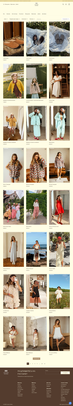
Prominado (68, 404)
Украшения (20, 395)
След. (44, 364)
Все (4, 13)
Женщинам (7, 4)
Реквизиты (63, 399)
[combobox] (66, 19)
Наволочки (49, 391)
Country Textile (64, 382)
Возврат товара (64, 394)
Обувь (19, 392)
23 (42, 363)
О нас (62, 387)
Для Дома (44, 13)
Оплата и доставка (65, 392)
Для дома (49, 388)
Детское (49, 382)
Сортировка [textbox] (65, 19)
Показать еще (36, 358)
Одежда (19, 391)
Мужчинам (12, 4)
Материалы (63, 386)
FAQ (62, 395)
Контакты (63, 397)
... (39, 363)
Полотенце (49, 395)
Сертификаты (64, 384)
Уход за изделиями (65, 391)
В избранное (22, 23)
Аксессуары (20, 394)
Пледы (48, 393)
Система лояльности (65, 389)
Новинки (8, 13)
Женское (20, 382)
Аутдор (19, 384)
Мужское (34, 382)
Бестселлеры (14, 13)
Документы (63, 400)
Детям (17, 4)
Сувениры (49, 396)
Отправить (65, 372)
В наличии (21, 13)
